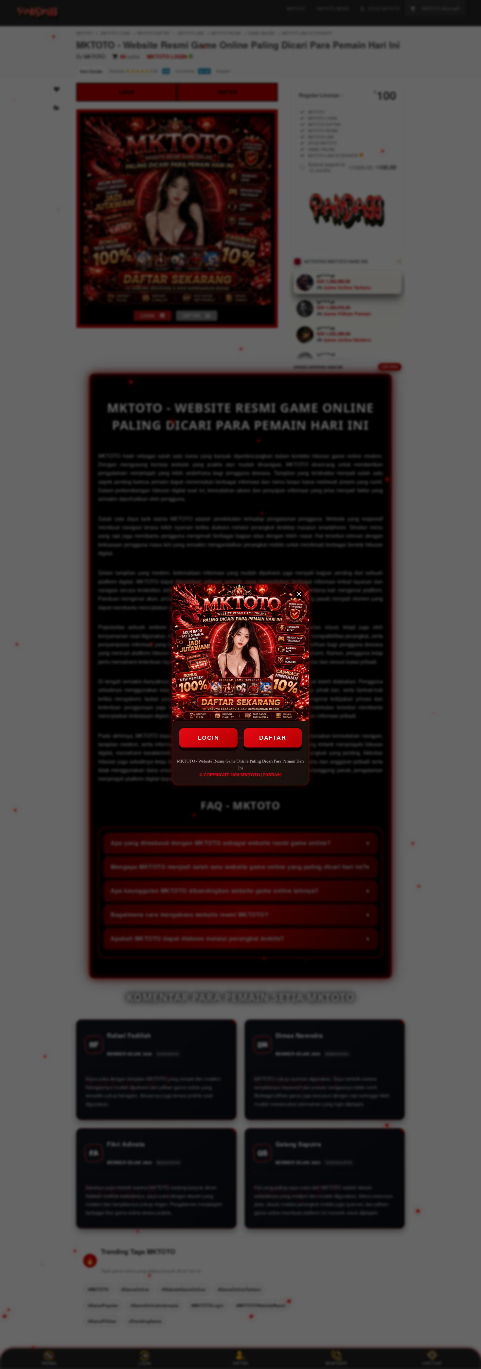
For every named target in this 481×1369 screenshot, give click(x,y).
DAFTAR (272, 737)
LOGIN (208, 737)
